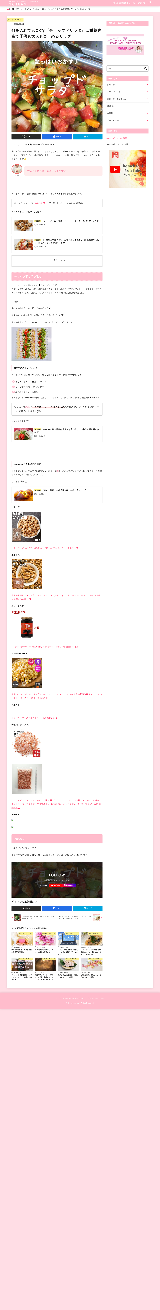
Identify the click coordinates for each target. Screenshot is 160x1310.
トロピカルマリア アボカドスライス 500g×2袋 (33, 718)
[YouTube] (55, 885)
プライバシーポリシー (95, 998)
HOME (11, 9)
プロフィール (112, 120)
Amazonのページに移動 (116, 138)
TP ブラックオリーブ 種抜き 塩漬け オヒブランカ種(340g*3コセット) (44, 647)
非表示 (61, 260)
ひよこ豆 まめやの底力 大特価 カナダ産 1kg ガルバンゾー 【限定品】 (44, 548)
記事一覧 (141, 3)
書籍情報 (111, 106)
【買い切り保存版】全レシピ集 (123, 3)
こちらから (38, 203)
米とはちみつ (17, 4)
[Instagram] (69, 885)
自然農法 (111, 113)
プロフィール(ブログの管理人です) (71, 998)
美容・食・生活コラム (23, 9)
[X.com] (43, 885)
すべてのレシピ (113, 92)
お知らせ (111, 85)
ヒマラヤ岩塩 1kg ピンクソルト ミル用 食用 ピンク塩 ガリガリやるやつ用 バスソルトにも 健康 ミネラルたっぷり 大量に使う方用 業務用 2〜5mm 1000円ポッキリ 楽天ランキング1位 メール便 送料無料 (57, 804)
